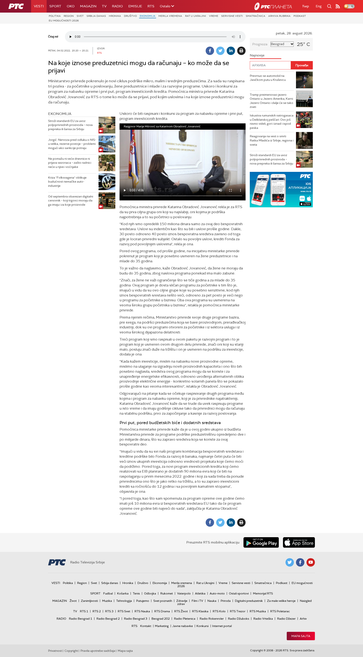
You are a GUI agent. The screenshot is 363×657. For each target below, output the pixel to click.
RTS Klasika (200, 611)
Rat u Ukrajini (195, 16)
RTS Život (181, 611)
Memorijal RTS (263, 593)
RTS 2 (96, 611)
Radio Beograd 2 (108, 618)
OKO (71, 6)
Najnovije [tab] (257, 55)
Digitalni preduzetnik (249, 601)
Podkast (299, 16)
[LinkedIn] (231, 51)
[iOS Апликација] (281, 189)
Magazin (88, 6)
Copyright (71, 651)
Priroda (226, 601)
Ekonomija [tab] (59, 113)
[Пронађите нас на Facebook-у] (300, 562)
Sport (55, 6)
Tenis (136, 593)
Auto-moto (217, 593)
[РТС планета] (273, 6)
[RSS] (338, 6)
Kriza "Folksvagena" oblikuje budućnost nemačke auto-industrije (67, 182)
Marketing (162, 626)
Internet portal (222, 626)
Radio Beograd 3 (135, 618)
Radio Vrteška (263, 618)
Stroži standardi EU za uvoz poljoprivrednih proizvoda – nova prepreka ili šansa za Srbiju (70, 125)
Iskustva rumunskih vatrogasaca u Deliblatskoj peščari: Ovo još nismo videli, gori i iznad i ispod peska (271, 122)
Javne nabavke (182, 626)
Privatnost (55, 651)
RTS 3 (109, 611)
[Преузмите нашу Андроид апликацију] (261, 542)
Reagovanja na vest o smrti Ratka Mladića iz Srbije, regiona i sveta (271, 140)
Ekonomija (147, 16)
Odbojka (150, 593)
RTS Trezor (237, 611)
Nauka (211, 601)
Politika (55, 16)
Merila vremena (170, 16)
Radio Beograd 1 (80, 618)
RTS (150, 6)
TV (104, 6)
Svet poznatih (162, 601)
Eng (319, 6)
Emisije (135, 6)
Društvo (130, 16)
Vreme (213, 16)
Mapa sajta (300, 636)
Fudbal (108, 593)
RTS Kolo (219, 611)
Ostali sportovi (239, 593)
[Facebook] (210, 51)
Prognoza (259, 44)
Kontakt (145, 626)
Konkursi (202, 626)
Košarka (123, 593)
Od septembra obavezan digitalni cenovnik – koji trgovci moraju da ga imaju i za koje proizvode (70, 200)
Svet (80, 16)
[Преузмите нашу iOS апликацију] (299, 542)
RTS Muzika (258, 611)
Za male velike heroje (281, 601)
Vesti (39, 6)
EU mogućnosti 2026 (64, 20)
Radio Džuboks (238, 618)
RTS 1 (84, 611)
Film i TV (197, 601)
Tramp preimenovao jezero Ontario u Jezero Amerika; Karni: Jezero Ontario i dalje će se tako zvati (271, 101)
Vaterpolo (184, 593)
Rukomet (166, 593)
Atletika (200, 593)
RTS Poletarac (280, 611)
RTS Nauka (142, 611)
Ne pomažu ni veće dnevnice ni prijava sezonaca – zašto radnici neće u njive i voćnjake (69, 163)
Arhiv (303, 618)
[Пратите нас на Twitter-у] (289, 562)
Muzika (107, 601)
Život (73, 601)
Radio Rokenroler (212, 618)
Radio (117, 6)
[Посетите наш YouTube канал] (310, 562)
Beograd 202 (160, 618)
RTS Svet (124, 611)
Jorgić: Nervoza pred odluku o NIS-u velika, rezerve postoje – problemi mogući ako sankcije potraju (72, 144)
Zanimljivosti (89, 601)
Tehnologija (124, 601)
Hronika (115, 16)
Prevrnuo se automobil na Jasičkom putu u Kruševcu (268, 78)
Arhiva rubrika (279, 16)
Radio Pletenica (184, 618)
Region (69, 16)
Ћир (305, 6)
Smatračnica (255, 16)
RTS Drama (162, 611)
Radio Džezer (286, 618)
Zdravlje (181, 601)
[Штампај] (241, 51)
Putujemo (142, 601)
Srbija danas (96, 16)
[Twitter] (220, 51)
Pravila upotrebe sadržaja (97, 651)
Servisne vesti (232, 16)
